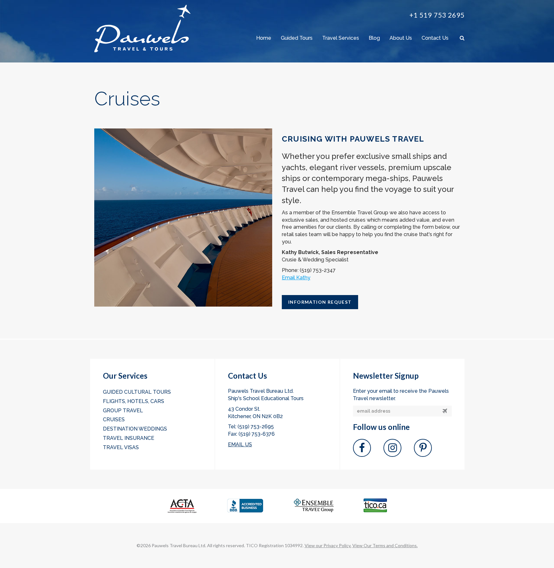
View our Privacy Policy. (328, 545)
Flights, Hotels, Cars (133, 401)
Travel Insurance (128, 438)
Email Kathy (296, 278)
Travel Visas (121, 447)
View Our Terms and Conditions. (385, 545)
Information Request (320, 302)
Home (263, 38)
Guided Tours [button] (297, 38)
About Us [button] (401, 38)
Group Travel (123, 410)
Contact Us (435, 38)
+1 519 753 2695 (437, 15)
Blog (374, 38)
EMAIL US (240, 444)
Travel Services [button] (340, 38)
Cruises (114, 419)
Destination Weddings (135, 429)
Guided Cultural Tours (137, 392)
